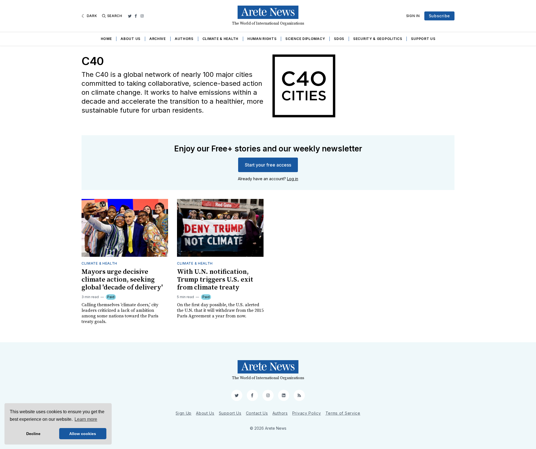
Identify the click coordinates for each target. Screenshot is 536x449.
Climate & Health (220, 39)
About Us (130, 39)
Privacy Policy (306, 413)
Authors (184, 39)
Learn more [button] (86, 419)
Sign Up (184, 413)
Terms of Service (343, 413)
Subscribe (439, 15)
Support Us (423, 39)
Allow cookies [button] (82, 433)
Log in (292, 178)
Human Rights (261, 39)
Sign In (413, 16)
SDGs (339, 39)
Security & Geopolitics (377, 39)
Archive (157, 39)
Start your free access (268, 165)
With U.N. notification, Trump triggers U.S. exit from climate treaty (215, 280)
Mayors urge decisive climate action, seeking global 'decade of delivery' (122, 280)
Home (106, 39)
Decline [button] (33, 433)
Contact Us (257, 413)
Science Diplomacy (305, 39)
